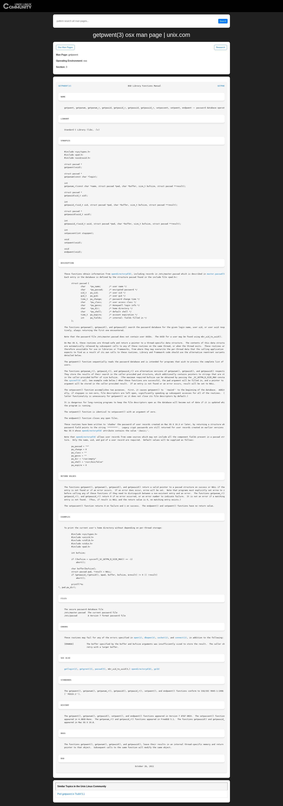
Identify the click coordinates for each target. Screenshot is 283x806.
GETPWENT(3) (64, 86)
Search (223, 21)
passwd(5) (100, 669)
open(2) (138, 638)
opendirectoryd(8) (121, 274)
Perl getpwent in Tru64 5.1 (71, 794)
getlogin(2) (70, 669)
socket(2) (162, 638)
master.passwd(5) (216, 274)
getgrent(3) (86, 669)
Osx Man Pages (65, 47)
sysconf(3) (75, 380)
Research (220, 47)
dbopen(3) (149, 638)
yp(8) (157, 669)
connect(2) (181, 638)
